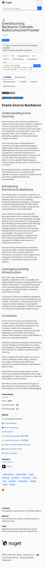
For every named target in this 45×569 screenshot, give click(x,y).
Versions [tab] (35, 82)
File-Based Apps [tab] (32, 59)
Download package (12, 436)
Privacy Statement (27, 557)
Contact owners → (8, 462)
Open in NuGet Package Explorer (17, 444)
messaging (23, 481)
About (19, 555)
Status (5, 516)
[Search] (39, 8)
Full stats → (6, 397)
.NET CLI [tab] (5, 56)
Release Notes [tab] (10, 86)
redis (5, 484)
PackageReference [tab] (23, 56)
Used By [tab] (23, 82)
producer (15, 478)
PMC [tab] (12, 56)
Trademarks (6, 560)
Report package (10, 453)
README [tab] (8, 77)
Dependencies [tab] (10, 82)
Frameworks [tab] (20, 77)
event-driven (21, 474)
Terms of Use (28, 555)
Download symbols (12, 440)
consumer (26, 478)
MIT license (8, 432)
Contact (6, 508)
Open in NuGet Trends (13, 449)
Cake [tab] (4, 62)
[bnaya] (4, 466)
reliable (33, 481)
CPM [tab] (33, 56)
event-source (8, 474)
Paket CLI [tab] (6, 59)
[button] (37, 65)
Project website (10, 423)
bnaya (9, 466)
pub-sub (12, 481)
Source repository (11, 427)
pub (34, 478)
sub (4, 481)
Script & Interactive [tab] (18, 59)
